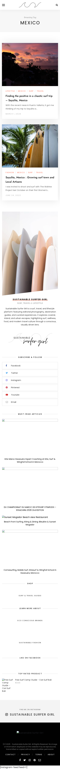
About (51, 754)
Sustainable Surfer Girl (32, 714)
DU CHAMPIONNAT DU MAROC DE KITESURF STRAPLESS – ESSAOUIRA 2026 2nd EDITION (30, 509)
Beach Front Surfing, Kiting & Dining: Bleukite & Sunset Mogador (30, 523)
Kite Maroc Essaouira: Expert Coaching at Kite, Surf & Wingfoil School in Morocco (30, 460)
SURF (31, 91)
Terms (38, 754)
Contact (10, 754)
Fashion (10, 172)
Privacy (25, 754)
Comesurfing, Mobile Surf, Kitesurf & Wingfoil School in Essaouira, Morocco (30, 571)
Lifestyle (10, 91)
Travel (40, 91)
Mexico (22, 91)
